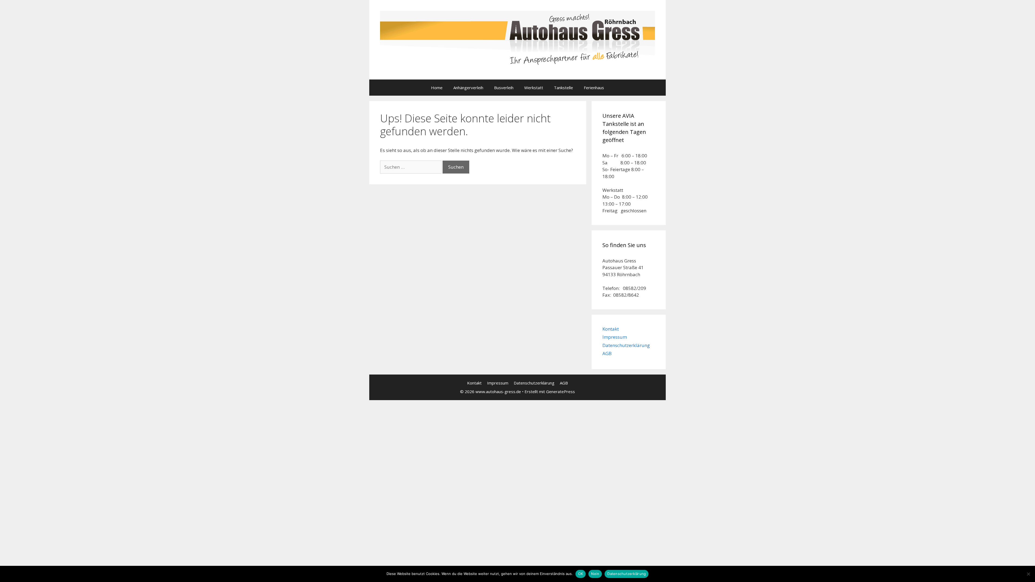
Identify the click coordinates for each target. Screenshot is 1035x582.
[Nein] (1028, 574)
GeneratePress (560, 391)
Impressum (614, 337)
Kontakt (610, 329)
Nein (595, 573)
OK (580, 573)
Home (437, 87)
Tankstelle (563, 87)
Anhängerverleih (468, 87)
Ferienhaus (594, 87)
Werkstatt (533, 87)
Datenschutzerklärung (626, 345)
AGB (607, 353)
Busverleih (503, 87)
